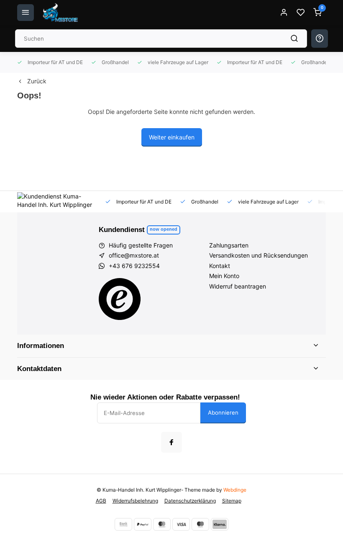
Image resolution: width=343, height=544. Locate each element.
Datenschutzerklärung (190, 501)
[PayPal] (142, 524)
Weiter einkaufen (172, 137)
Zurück (36, 81)
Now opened (163, 229)
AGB (101, 501)
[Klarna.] (219, 524)
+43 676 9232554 (134, 265)
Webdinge (234, 490)
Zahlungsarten (228, 245)
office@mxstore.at (134, 255)
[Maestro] (200, 524)
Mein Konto (224, 275)
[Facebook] (171, 442)
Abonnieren (223, 412)
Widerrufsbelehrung (135, 501)
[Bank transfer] (123, 524)
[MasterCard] (162, 524)
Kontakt (219, 265)
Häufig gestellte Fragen (141, 245)
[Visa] (181, 524)
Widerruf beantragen (237, 286)
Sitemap (231, 501)
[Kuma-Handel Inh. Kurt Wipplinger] (61, 12)
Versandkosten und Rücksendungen (258, 255)
